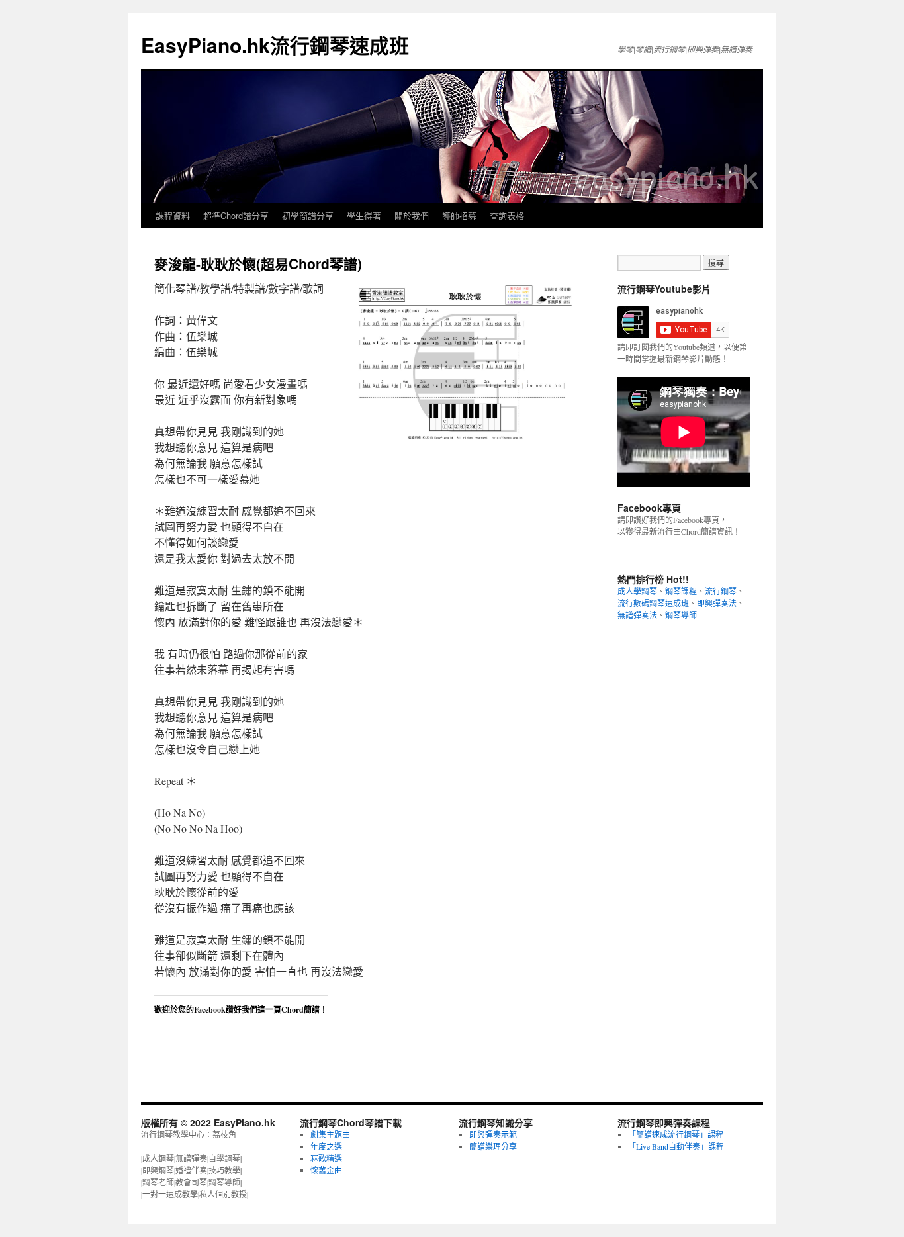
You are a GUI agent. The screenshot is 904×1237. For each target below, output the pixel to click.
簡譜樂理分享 (493, 1146)
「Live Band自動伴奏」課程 (676, 1146)
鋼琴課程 (681, 591)
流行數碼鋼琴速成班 (653, 603)
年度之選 (326, 1146)
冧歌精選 (326, 1158)
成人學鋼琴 (637, 591)
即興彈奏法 (717, 603)
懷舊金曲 (326, 1170)
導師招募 (459, 215)
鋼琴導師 (681, 615)
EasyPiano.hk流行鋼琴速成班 (275, 44)
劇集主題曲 (330, 1134)
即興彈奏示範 (493, 1134)
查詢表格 (507, 215)
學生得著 (364, 215)
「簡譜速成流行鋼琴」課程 (675, 1134)
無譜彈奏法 (637, 615)
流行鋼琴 (721, 591)
